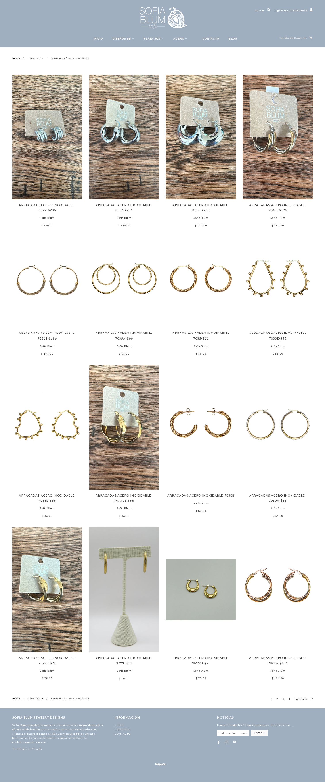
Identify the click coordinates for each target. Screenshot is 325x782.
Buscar (260, 10)
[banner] (162, 18)
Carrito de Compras (293, 38)
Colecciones (35, 58)
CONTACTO (123, 733)
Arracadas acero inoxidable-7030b (201, 495)
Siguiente (301, 698)
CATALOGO (122, 729)
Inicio (16, 58)
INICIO (119, 725)
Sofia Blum (47, 217)
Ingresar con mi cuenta (291, 10)
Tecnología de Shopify (27, 749)
